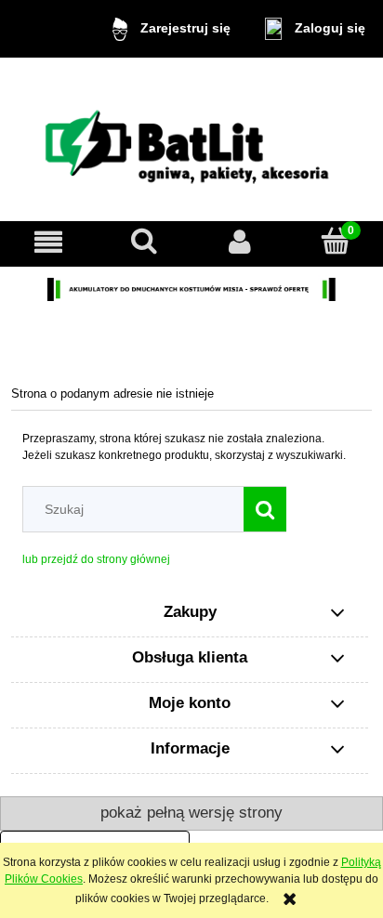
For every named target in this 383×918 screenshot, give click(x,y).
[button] (48, 241)
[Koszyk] (335, 240)
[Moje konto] (239, 241)
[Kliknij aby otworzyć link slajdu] (191, 289)
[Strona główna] (191, 140)
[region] (191, 289)
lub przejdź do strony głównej (96, 559)
